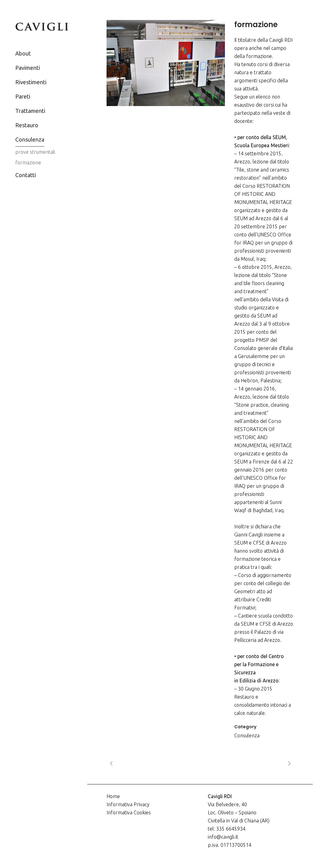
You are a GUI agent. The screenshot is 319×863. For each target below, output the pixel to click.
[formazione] (166, 63)
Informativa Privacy (128, 804)
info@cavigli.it (223, 837)
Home (113, 796)
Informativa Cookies (129, 812)
